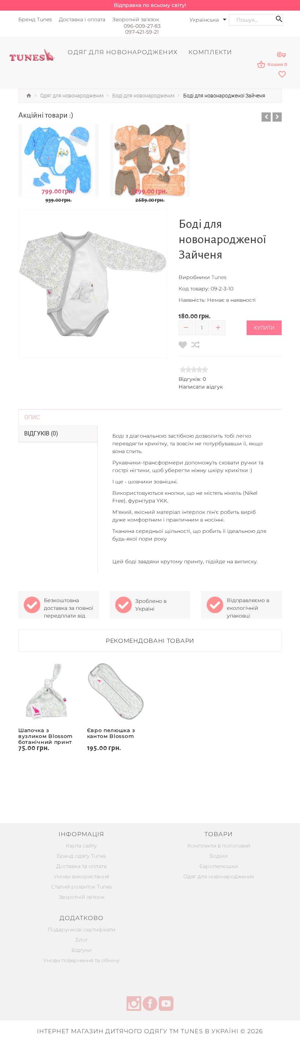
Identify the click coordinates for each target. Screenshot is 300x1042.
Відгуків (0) (41, 433)
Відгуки (81, 950)
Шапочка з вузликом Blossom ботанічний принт (45, 736)
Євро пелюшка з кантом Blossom (111, 733)
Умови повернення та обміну (81, 960)
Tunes (218, 277)
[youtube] (166, 1004)
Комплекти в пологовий (218, 846)
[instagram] (134, 1004)
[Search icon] (279, 20)
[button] (266, 117)
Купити (264, 328)
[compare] (195, 345)
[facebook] (150, 1004)
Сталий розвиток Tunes (81, 887)
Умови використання (81, 876)
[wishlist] (282, 75)
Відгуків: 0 (192, 379)
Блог (81, 940)
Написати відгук (201, 386)
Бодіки (219, 856)
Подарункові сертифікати (81, 929)
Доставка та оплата (81, 866)
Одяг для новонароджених (218, 876)
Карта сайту (81, 846)
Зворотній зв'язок (82, 897)
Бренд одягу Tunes (81, 856)
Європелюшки (218, 866)
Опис (32, 417)
